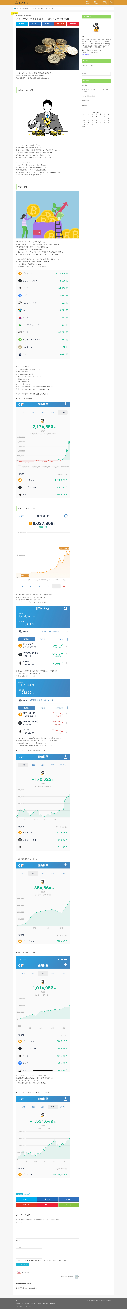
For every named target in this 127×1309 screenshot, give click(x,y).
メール (18, 1247)
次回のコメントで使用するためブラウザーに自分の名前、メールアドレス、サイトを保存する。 (44, 1260)
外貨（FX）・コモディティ (49, 1303)
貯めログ (98, 1300)
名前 (18, 1240)
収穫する (96, 2)
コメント (19, 1222)
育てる (88, 2)
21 (108, 120)
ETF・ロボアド (25, 1303)
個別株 (39, 1303)
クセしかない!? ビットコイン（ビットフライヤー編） (95, 90)
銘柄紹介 (84, 105)
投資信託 (18, 1303)
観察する (105, 2)
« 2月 (83, 126)
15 (84, 120)
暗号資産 (20, 1194)
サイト (18, 1254)
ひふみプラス (86, 85)
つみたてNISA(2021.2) (88, 96)
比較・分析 (85, 100)
